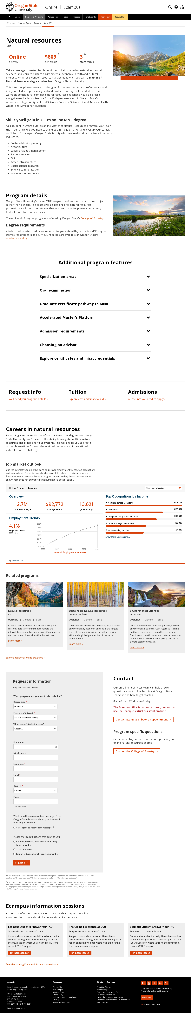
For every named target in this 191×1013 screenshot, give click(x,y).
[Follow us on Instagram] (160, 983)
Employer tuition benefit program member (37, 854)
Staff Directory (102, 1002)
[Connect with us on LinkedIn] (143, 983)
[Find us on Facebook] (155, 983)
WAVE (169, 1011)
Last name (18, 764)
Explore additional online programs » (25, 657)
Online (51, 7)
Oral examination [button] (56, 290)
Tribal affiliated (24, 849)
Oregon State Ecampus (16, 994)
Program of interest (23, 713)
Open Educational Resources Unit (110, 997)
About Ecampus (103, 989)
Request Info (120, 17)
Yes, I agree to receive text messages (35, 827)
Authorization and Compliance (65, 997)
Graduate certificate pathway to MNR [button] (74, 303)
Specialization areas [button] (58, 276)
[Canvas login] (166, 985)
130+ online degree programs (26, 988)
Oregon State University (163, 988)
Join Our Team (58, 992)
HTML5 (156, 1011)
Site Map (56, 1000)
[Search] (170, 7)
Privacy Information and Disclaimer (155, 991)
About (17, 17)
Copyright (145, 988)
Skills (38, 620)
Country (17, 786)
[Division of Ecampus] (182, 7)
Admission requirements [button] (62, 331)
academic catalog (16, 238)
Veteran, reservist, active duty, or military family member (36, 843)
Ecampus (72, 7)
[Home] (9, 17)
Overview (11, 23)
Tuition (65, 17)
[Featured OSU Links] (176, 7)
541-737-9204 (25, 1004)
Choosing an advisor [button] (58, 344)
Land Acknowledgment (16, 1008)
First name (18, 742)
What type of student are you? (28, 724)
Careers (37, 23)
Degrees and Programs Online (109, 992)
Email (16, 775)
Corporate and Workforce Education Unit (113, 1000)
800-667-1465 (12, 1004)
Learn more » (15, 640)
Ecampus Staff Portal (152, 1004)
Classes (76, 17)
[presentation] (176, 7)
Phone (16, 797)
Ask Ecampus (58, 989)
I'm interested (18, 952)
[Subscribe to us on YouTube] (149, 983)
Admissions (53, 17)
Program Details (24, 23)
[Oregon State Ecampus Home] (61, 7)
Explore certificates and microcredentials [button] (77, 358)
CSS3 (163, 1011)
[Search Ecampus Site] (170, 7)
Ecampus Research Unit (106, 995)
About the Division (104, 987)
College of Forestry (92, 218)
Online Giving (58, 995)
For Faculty (146, 997)
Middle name (19, 753)
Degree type (19, 702)
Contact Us (48, 23)
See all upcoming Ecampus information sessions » (32, 964)
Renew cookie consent (61, 1002)
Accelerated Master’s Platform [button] (67, 317)
